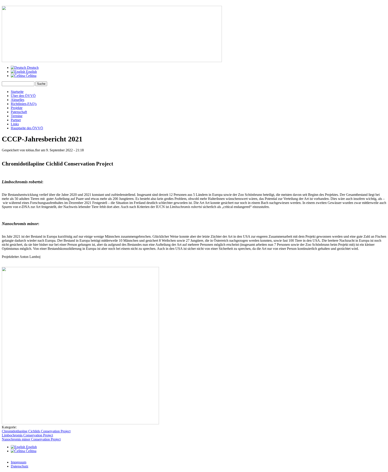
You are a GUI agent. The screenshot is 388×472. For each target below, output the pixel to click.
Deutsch (32, 67)
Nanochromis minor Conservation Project (31, 439)
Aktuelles (17, 100)
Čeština (30, 76)
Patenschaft (19, 112)
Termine (16, 116)
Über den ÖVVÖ (23, 96)
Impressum (18, 462)
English (31, 72)
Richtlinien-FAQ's (24, 104)
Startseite (17, 92)
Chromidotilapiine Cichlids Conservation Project (36, 431)
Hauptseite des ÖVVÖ (27, 128)
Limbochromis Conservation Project (27, 435)
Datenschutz (19, 466)
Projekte (16, 108)
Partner (16, 120)
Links (15, 124)
